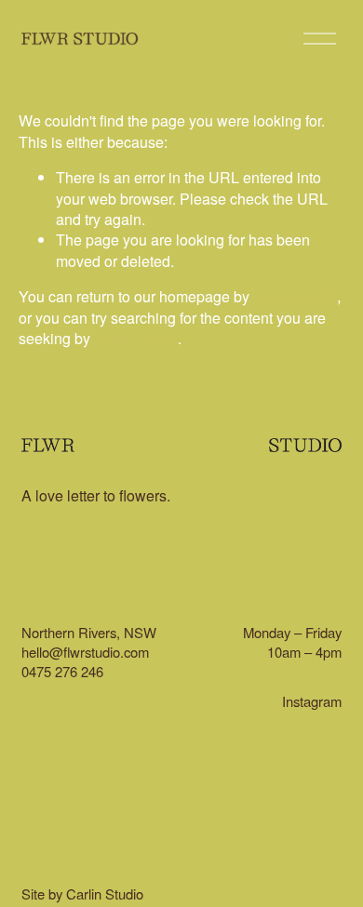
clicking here (295, 296)
